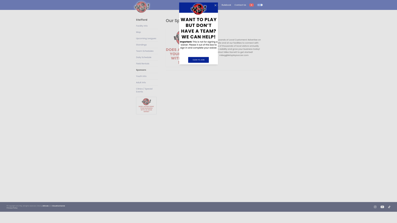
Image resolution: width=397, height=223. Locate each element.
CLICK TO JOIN (198, 60)
